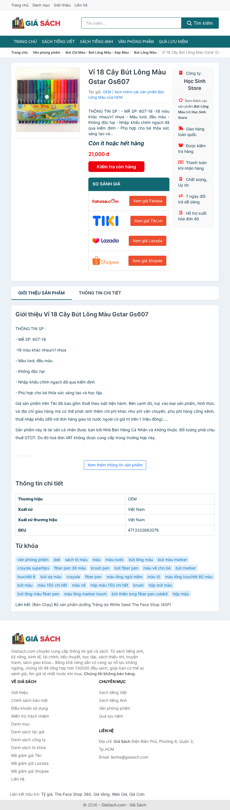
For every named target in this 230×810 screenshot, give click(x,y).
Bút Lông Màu (145, 52)
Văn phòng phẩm (136, 41)
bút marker (186, 568)
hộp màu (181, 593)
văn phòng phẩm (33, 559)
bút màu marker (172, 559)
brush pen (100, 568)
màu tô (154, 576)
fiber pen (93, 576)
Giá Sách (138, 804)
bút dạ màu (50, 576)
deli (57, 559)
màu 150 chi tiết (52, 585)
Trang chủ (20, 5)
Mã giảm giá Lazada (30, 763)
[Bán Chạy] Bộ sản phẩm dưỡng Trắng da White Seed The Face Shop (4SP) (101, 604)
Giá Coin (136, 794)
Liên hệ (81, 5)
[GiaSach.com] (36, 23)
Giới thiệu (62, 5)
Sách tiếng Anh (96, 41)
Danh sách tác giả (27, 731)
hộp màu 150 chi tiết (109, 585)
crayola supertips (33, 568)
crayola (73, 576)
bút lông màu (141, 559)
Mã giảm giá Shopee (30, 771)
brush (138, 585)
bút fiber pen (126, 568)
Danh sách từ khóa (28, 747)
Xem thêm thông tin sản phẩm (115, 464)
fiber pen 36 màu (70, 568)
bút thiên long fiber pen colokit (140, 593)
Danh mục (41, 5)
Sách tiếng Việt (58, 41)
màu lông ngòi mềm (124, 576)
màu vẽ (79, 585)
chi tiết (100, 293)
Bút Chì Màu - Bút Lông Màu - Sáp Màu (97, 52)
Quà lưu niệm (173, 41)
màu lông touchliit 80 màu (189, 576)
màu (96, 559)
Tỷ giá (46, 794)
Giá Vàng (101, 794)
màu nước (114, 559)
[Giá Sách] (39, 639)
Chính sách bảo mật (29, 700)
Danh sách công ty (28, 739)
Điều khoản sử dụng (29, 708)
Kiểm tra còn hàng (116, 166)
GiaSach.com (114, 804)
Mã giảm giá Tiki (26, 755)
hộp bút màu (160, 585)
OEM (107, 92)
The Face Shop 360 (73, 794)
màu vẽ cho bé (157, 568)
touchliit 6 (26, 576)
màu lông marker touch (85, 593)
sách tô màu (76, 559)
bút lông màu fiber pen (38, 593)
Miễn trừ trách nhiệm (30, 716)
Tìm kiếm (202, 23)
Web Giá (119, 794)
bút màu (25, 585)
